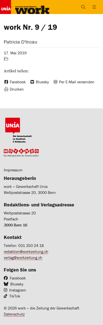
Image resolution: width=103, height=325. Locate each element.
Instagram (17, 289)
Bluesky (17, 283)
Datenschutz (14, 313)
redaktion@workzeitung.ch (26, 251)
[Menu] (94, 7)
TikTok (14, 295)
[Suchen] (83, 7)
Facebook (18, 277)
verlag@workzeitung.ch (23, 257)
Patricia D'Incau (20, 42)
